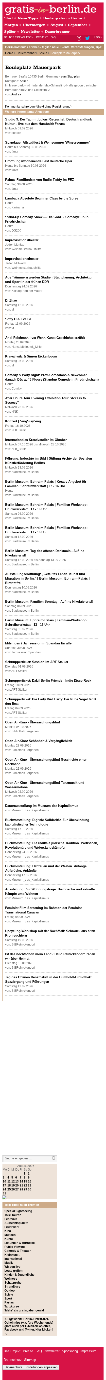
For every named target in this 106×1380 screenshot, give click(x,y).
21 (21, 1185)
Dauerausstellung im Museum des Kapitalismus (41, 806)
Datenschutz (13, 1360)
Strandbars (12, 1286)
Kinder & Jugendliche (19, 1274)
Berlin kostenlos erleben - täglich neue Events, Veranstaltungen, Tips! (53, 47)
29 (25, 1189)
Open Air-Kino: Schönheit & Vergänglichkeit (38, 741)
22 (25, 1185)
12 (13, 1181)
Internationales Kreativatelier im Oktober (36, 440)
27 (17, 1189)
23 (29, 1185)
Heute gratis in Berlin (62, 18)
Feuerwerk (11, 1227)
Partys (9, 1302)
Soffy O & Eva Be (18, 319)
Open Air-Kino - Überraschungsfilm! (32, 722)
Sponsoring (70, 1351)
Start (8, 18)
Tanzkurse (11, 1306)
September (77, 25)
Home (9, 53)
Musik (8, 1262)
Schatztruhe (12, 1282)
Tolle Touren (12, 1215)
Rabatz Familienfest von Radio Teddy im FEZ (39, 180)
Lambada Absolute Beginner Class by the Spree (41, 198)
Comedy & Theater (17, 1251)
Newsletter (30, 31)
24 (4, 1189)
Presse (28, 1351)
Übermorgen (34, 25)
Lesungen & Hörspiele (19, 1243)
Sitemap (30, 1360)
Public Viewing (14, 1247)
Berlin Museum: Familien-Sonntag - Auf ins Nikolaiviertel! (49, 601)
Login (98, 37)
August (56, 25)
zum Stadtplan (70, 76)
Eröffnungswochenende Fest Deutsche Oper (38, 161)
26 (13, 1189)
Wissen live (12, 1266)
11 (9, 1181)
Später (10, 31)
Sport (8, 1298)
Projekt (42, 37)
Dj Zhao (11, 300)
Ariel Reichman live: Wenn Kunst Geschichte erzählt (45, 338)
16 (29, 1181)
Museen (10, 1235)
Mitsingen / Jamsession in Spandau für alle (38, 643)
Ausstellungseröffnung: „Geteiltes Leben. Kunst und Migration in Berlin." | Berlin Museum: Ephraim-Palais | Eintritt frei (47, 578)
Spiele (43, 53)
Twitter (88, 38)
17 (4, 1185)
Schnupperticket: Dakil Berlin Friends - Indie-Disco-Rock (48, 680)
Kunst (8, 1239)
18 (9, 1185)
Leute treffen (13, 1270)
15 (25, 1181)
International (13, 1259)
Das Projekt (12, 1351)
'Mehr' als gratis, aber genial (24, 1310)
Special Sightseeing (18, 1211)
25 (9, 1189)
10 (4, 1181)
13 (17, 1181)
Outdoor (10, 1290)
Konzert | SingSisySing (23, 421)
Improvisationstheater (21, 240)
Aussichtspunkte (16, 1223)
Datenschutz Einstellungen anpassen (30, 1367)
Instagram (79, 38)
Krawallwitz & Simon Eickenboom (31, 356)
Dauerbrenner (57, 31)
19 (13, 1185)
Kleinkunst (11, 1255)
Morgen (11, 25)
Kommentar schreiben (38, 106)
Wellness (10, 1278)
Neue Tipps (28, 18)
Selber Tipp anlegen (18, 37)
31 (4, 1193)
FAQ (53, 37)
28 (21, 1189)
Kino (7, 1231)
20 (17, 1185)
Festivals (10, 1219)
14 (21, 1181)
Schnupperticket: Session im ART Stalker (36, 662)
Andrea (16, 94)
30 (29, 1189)
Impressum (88, 1351)
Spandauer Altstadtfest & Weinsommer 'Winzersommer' (47, 142)
